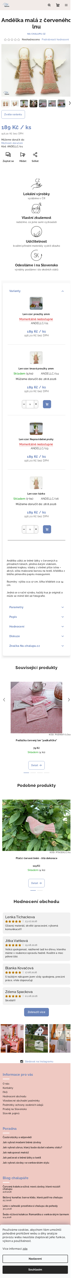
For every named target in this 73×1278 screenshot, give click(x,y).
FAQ (5, 1092)
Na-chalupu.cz (36, 34)
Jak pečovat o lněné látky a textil (22, 1157)
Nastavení (35, 1258)
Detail (34, 765)
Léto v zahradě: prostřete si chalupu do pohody (30, 1206)
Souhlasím (35, 1269)
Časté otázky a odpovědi (17, 1137)
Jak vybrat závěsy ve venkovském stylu (26, 1163)
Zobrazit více (36, 1012)
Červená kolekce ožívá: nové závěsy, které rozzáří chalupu (31, 1187)
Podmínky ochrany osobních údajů (23, 1105)
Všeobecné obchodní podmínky (21, 1100)
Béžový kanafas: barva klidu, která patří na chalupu (33, 1197)
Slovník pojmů (11, 1113)
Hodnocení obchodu (36, 901)
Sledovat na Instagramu (39, 1061)
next (69, 699)
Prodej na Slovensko (15, 1109)
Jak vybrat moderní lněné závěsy (22, 1142)
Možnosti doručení (12, 143)
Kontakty (8, 1088)
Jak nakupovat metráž (16, 1152)
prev (4, 699)
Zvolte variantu (13, 114)
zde (25, 1248)
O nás (6, 1083)
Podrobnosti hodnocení (55, 39)
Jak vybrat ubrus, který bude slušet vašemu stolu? (32, 1147)
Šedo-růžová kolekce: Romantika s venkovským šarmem (36, 1214)
